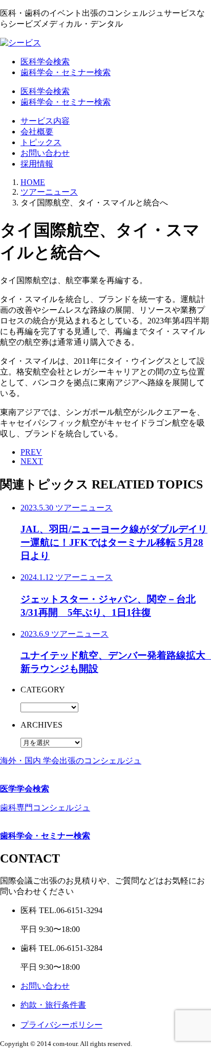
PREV (31, 452)
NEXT (31, 461)
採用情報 (36, 163)
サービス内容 (45, 121)
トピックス (40, 142)
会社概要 (36, 131)
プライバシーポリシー (61, 1024)
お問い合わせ (45, 153)
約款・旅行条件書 (53, 1004)
